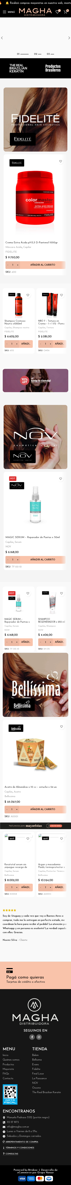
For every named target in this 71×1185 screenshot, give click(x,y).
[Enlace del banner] (35, 120)
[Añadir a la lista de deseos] (60, 161)
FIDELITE (11, 252)
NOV (8, 547)
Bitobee (33, 1170)
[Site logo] (35, 11)
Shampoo (51, 626)
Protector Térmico (55, 871)
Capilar (27, 247)
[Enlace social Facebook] (32, 1037)
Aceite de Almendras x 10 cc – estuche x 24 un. (31, 787)
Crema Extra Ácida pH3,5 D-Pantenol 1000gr (31, 242)
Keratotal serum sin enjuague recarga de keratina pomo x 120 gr (17, 867)
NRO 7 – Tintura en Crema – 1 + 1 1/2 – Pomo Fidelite (51, 324)
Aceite (17, 792)
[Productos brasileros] (53, 68)
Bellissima (10, 796)
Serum (18, 542)
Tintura (50, 328)
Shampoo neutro (21, 328)
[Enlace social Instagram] (39, 1037)
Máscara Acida (13, 247)
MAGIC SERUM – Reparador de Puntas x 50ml (32, 537)
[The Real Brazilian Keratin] (18, 68)
